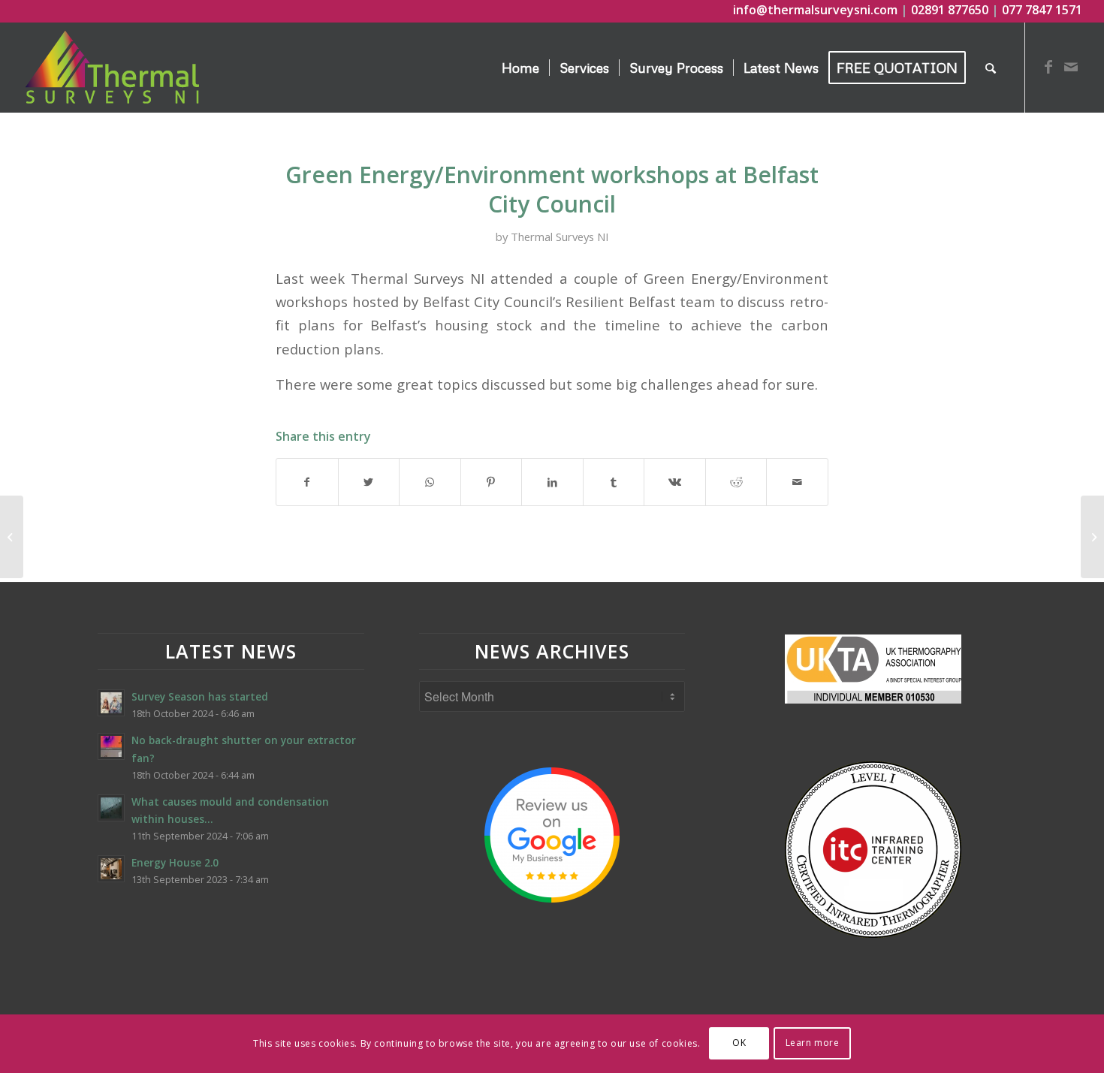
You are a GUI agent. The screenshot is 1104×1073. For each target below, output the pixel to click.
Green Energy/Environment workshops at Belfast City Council (552, 189)
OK (739, 1043)
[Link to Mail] (1071, 67)
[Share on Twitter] (369, 482)
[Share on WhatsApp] (430, 482)
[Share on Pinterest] (491, 482)
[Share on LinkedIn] (552, 482)
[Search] (991, 68)
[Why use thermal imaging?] (11, 537)
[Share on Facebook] (307, 482)
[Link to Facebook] (1048, 67)
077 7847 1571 (1042, 10)
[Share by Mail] (797, 482)
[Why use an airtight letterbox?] (1092, 537)
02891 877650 (949, 10)
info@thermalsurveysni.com (815, 10)
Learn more (813, 1043)
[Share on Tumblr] (614, 482)
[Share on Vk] (674, 482)
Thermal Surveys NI (560, 236)
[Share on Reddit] (736, 482)
